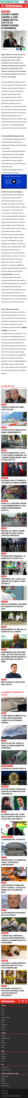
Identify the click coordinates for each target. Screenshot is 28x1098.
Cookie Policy (4, 1093)
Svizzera (3, 1010)
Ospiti (2, 1022)
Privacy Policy (4, 1091)
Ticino (2, 1008)
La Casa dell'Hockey (5, 1017)
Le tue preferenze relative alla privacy (11, 1096)
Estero (2, 1013)
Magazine (3, 1020)
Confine (3, 1029)
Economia (3, 1027)
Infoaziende (4, 1024)
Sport (2, 1015)
